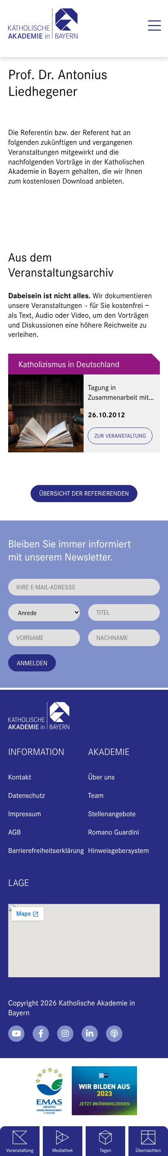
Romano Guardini (113, 832)
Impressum (24, 813)
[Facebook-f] (41, 1033)
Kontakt (19, 777)
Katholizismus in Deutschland (68, 364)
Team (96, 795)
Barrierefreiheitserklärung (46, 850)
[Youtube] (16, 1033)
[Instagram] (65, 1033)
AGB (14, 832)
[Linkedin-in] (90, 1033)
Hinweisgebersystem (118, 850)
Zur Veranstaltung (120, 435)
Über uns (101, 777)
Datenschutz (26, 795)
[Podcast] (114, 1033)
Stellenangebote (112, 813)
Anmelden (32, 662)
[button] (155, 25)
